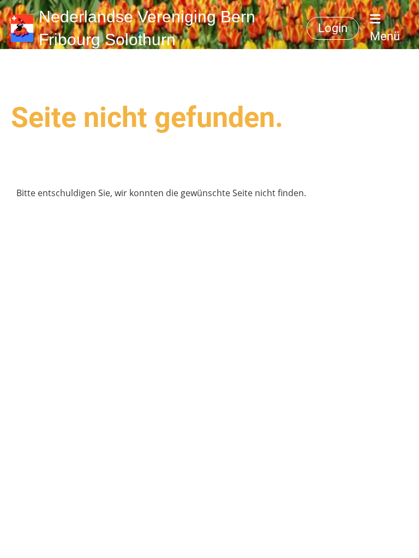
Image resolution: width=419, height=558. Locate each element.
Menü (385, 36)
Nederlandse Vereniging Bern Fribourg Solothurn (147, 28)
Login (333, 28)
